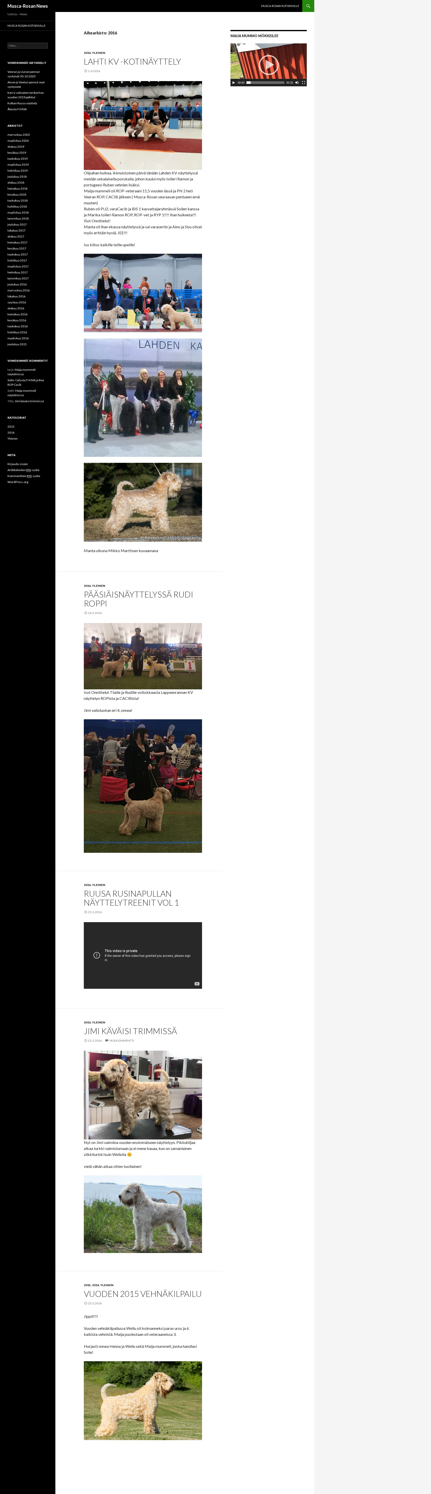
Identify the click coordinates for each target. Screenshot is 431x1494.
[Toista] (234, 83)
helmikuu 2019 (17, 170)
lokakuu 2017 (16, 230)
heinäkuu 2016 (17, 314)
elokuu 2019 (15, 146)
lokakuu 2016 (16, 296)
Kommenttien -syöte (23, 476)
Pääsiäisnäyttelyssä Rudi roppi (138, 598)
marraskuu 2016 (18, 290)
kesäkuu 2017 (16, 248)
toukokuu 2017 (17, 254)
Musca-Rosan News (27, 6)
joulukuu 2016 (17, 284)
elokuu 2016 (15, 308)
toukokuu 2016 (17, 326)
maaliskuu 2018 (18, 212)
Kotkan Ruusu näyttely (22, 103)
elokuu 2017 (15, 236)
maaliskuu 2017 (18, 266)
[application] (268, 64)
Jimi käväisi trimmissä (130, 1031)
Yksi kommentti (121, 1040)
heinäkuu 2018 (17, 188)
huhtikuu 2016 (17, 332)
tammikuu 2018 (18, 218)
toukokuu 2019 (17, 158)
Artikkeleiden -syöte (23, 470)
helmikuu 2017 (17, 272)
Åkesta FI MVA (17, 109)
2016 (87, 53)
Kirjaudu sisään (17, 464)
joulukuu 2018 (17, 176)
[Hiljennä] (297, 83)
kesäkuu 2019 (16, 152)
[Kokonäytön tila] (304, 83)
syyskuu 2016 (16, 302)
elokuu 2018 (15, 182)
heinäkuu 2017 (17, 242)
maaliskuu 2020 (18, 140)
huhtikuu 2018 (17, 206)
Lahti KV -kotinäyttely (132, 61)
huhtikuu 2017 (17, 260)
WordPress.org (17, 482)
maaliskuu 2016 (18, 338)
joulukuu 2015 (17, 344)
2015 (87, 1285)
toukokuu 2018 (17, 200)
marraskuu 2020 (18, 134)
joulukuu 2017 (17, 224)
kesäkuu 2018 (16, 194)
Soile (10, 380)
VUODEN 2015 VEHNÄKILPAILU (143, 1294)
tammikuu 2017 (18, 278)
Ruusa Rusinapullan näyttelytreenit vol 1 (131, 897)
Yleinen (98, 53)
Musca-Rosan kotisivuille (280, 5)
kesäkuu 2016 (16, 320)
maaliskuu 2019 (18, 164)
